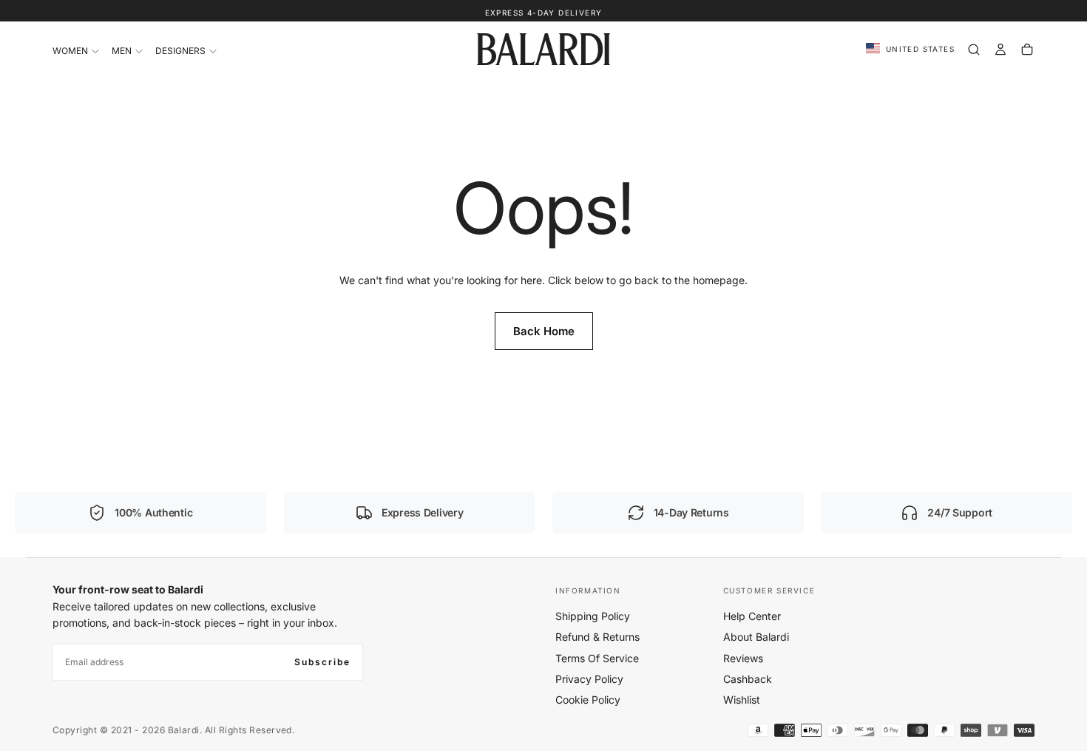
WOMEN (70, 50)
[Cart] (1027, 49)
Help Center (752, 616)
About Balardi (756, 636)
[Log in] (1000, 49)
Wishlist (741, 699)
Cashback (747, 679)
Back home (544, 331)
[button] (910, 49)
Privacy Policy (589, 679)
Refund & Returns (597, 636)
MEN (122, 50)
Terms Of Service (597, 658)
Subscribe (322, 661)
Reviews (743, 658)
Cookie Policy (587, 699)
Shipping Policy (592, 616)
